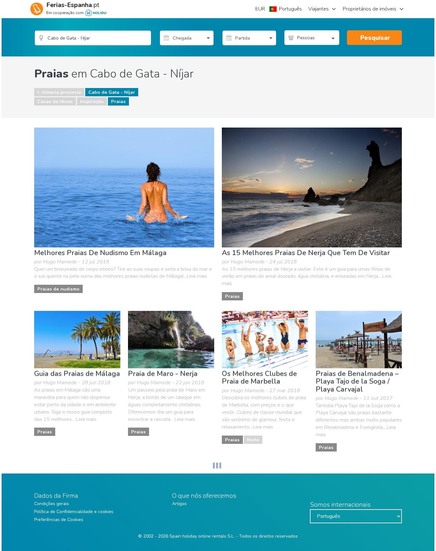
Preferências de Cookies (58, 520)
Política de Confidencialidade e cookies (73, 512)
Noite (253, 440)
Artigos (179, 504)
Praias (118, 101)
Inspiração (92, 101)
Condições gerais (51, 504)
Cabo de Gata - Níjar (111, 92)
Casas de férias (55, 101)
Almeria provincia (61, 92)
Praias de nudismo (58, 289)
